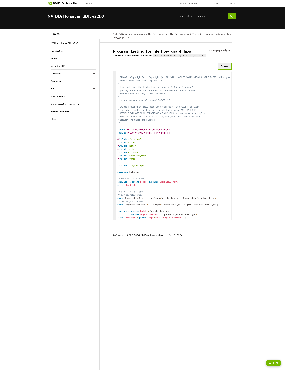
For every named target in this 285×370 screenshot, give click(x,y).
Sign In (232, 3)
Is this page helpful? (220, 50)
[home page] (56, 3)
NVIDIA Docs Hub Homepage (129, 33)
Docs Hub (72, 3)
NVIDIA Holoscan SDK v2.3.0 (186, 33)
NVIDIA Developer (189, 3)
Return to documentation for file (133, 55)
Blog (204, 3)
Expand (224, 66)
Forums (214, 3)
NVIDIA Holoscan (157, 33)
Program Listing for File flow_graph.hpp (152, 51)
